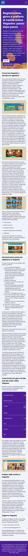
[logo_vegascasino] (3, 3)
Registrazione (8, 64)
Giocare (6, 61)
